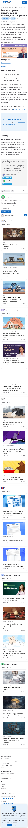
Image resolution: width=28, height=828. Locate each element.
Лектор (3, 66)
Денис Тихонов (10, 197)
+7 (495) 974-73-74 (7, 799)
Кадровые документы (8, 420)
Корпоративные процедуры (10, 331)
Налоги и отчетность (8, 596)
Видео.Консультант (20, 7)
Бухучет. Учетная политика (10, 242)
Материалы (10, 7)
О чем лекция (5, 63)
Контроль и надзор (8, 685)
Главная (3, 7)
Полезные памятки (8, 509)
